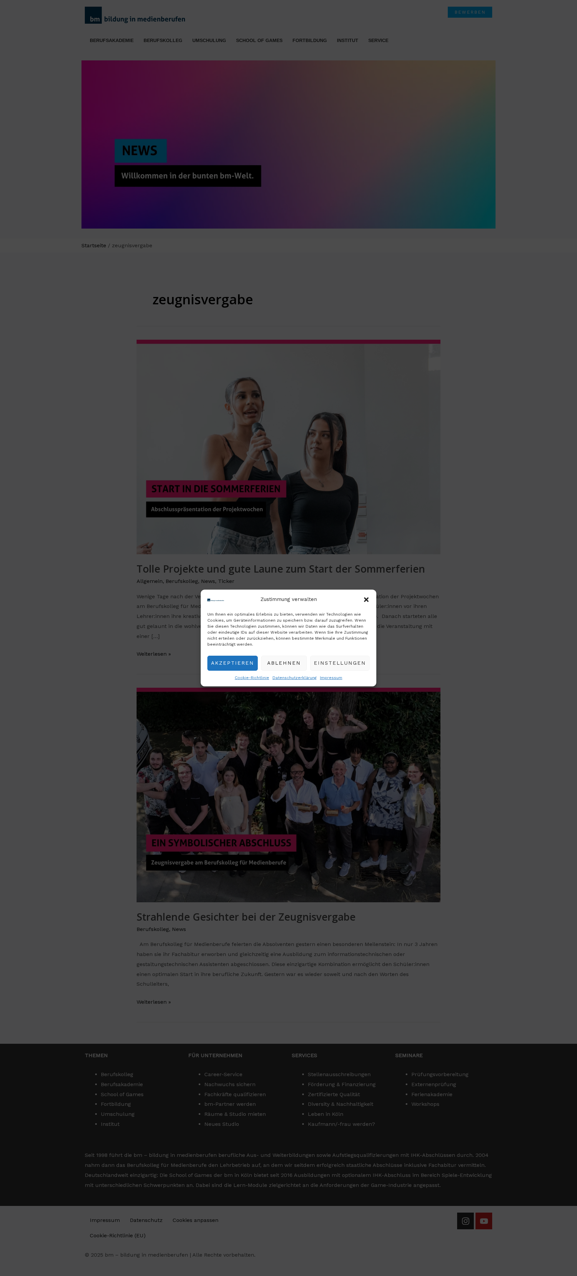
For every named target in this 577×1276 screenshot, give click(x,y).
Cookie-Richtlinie (252, 677)
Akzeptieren (232, 663)
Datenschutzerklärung (294, 677)
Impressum (331, 677)
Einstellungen (340, 663)
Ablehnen (284, 663)
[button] (366, 599)
